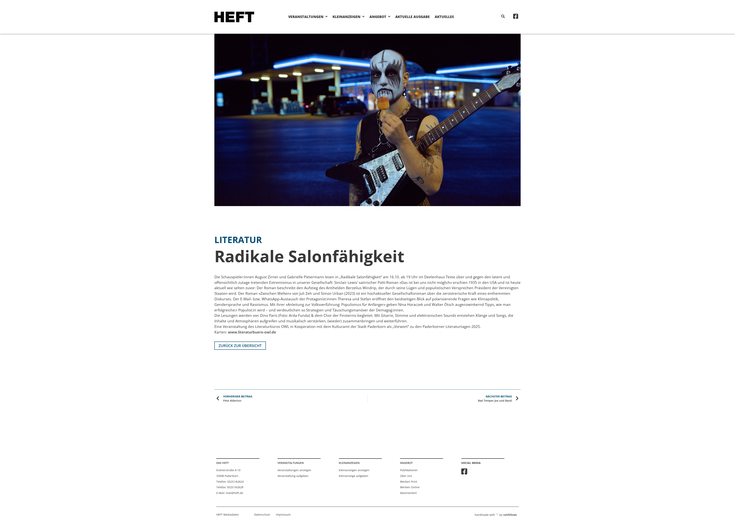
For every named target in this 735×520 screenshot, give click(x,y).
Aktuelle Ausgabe (412, 16)
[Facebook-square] (516, 16)
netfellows (510, 515)
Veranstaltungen (305, 16)
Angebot (377, 16)
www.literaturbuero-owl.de (252, 332)
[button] (503, 16)
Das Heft (222, 463)
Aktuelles (444, 16)
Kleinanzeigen (346, 16)
